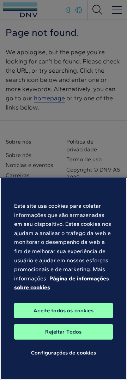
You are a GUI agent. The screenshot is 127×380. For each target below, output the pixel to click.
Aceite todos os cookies (63, 310)
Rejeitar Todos (63, 332)
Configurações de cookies (63, 353)
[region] (63, 278)
